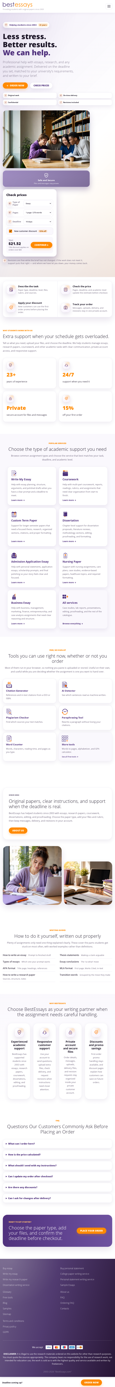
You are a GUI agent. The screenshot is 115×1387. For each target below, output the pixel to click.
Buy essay (7, 1268)
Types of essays (11, 961)
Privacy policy (9, 1326)
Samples (7, 1308)
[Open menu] (109, 6)
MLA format (66, 968)
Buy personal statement (72, 1268)
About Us (18, 830)
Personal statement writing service (77, 1279)
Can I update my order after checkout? (30, 1176)
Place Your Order (91, 1230)
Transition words (69, 974)
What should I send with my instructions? (32, 1165)
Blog (5, 1303)
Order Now (17, 85)
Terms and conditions (13, 1321)
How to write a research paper (19, 974)
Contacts (64, 1308)
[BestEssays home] (23, 5)
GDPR (6, 1332)
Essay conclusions (69, 961)
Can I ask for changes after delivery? (29, 1198)
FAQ (62, 1297)
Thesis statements (69, 955)
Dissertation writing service (16, 1285)
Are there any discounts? (22, 1187)
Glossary (7, 1291)
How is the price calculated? (24, 1154)
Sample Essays (67, 1285)
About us (64, 1291)
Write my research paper (15, 1279)
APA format (9, 968)
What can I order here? (21, 1143)
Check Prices (41, 85)
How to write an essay (14, 955)
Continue (40, 245)
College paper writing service (74, 1273)
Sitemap (7, 1314)
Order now (91, 1382)
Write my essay (10, 1273)
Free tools (8, 1297)
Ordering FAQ (67, 1303)
